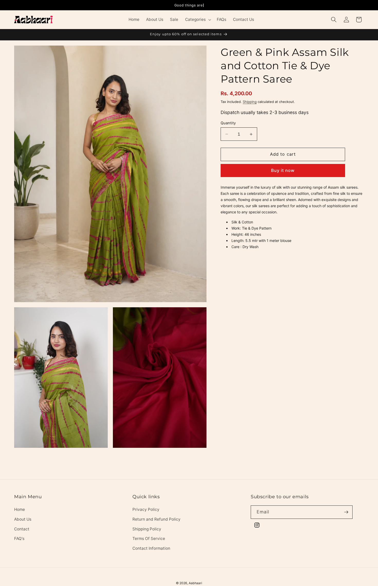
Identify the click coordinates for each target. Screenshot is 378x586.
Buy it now (283, 170)
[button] (197, 19)
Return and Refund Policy (156, 519)
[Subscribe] (346, 512)
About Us (22, 519)
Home (19, 509)
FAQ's (19, 538)
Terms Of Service (148, 538)
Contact (21, 529)
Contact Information (151, 548)
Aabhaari (195, 583)
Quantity (228, 123)
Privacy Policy (145, 509)
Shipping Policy (146, 529)
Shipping (250, 102)
